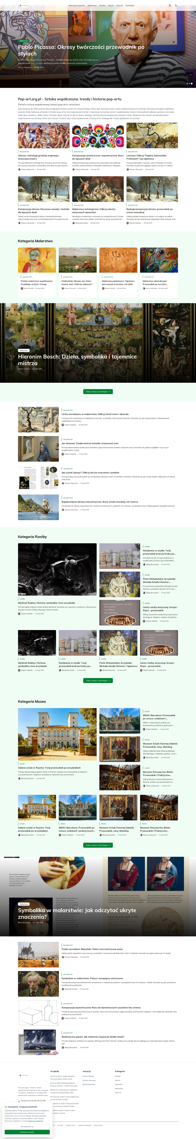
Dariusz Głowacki (24, 67)
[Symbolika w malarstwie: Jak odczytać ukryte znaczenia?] (98, 896)
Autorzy (87, 1071)
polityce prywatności (35, 1121)
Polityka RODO (70, 1125)
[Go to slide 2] (189, 83)
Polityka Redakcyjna (84, 1125)
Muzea (111, 5)
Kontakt (60, 1125)
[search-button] (170, 5)
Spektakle (130, 5)
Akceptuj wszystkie (27, 1132)
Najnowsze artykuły (77, 5)
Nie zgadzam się (27, 1126)
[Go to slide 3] (192, 83)
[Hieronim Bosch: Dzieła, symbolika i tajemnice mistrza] (98, 343)
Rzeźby (102, 5)
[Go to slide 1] (187, 83)
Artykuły (54, 1071)
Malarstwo (92, 5)
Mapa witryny (98, 1125)
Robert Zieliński (23, 369)
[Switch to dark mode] (176, 5)
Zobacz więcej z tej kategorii (96, 392)
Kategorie (120, 1071)
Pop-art (119, 5)
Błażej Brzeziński (24, 922)
